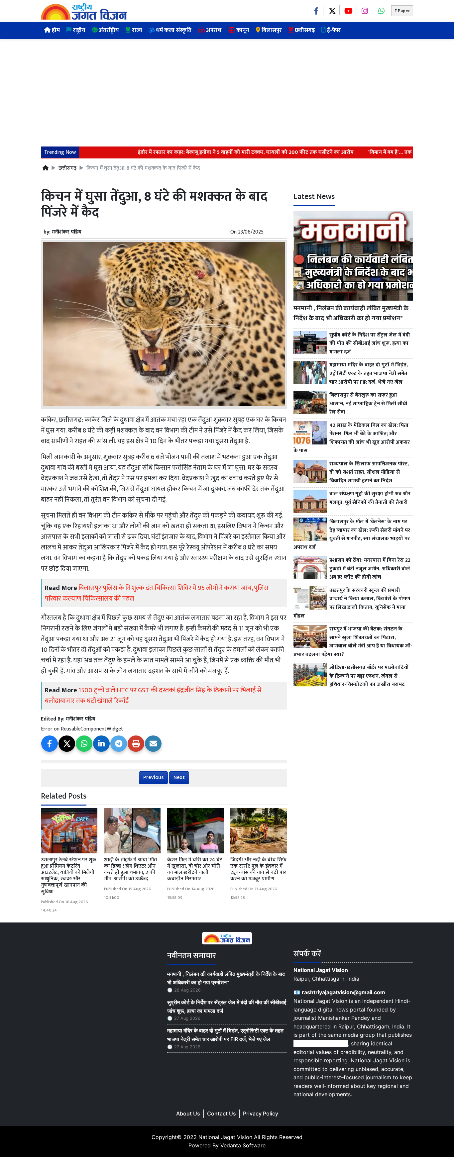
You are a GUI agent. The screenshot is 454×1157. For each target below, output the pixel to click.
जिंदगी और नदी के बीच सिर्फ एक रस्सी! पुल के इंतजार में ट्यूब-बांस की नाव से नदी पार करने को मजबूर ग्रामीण (258, 869)
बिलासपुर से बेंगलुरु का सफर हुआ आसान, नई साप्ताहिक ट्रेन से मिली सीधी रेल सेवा (368, 404)
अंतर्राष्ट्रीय (108, 30)
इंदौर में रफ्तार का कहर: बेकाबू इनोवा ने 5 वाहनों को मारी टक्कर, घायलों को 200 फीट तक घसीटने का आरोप (228, 152)
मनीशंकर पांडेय (66, 232)
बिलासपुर (271, 30)
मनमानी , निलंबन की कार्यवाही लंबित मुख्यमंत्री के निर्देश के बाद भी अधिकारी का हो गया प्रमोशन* (350, 313)
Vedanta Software (243, 1145)
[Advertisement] (227, 88)
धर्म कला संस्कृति (173, 30)
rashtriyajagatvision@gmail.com (343, 992)
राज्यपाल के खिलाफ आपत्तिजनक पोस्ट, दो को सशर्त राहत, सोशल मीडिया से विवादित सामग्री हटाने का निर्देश (369, 472)
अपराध (213, 30)
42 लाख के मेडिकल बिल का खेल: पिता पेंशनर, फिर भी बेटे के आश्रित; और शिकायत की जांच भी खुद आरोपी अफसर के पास (351, 438)
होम (55, 30)
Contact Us (221, 1113)
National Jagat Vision (225, 1137)
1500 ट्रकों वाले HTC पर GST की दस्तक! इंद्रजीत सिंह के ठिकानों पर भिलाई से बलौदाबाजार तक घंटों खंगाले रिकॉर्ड (153, 696)
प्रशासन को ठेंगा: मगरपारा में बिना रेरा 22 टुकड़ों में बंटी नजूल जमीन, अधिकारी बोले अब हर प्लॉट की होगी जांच (369, 569)
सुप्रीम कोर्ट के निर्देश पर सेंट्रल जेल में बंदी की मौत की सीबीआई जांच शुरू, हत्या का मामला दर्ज (369, 343)
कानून (242, 30)
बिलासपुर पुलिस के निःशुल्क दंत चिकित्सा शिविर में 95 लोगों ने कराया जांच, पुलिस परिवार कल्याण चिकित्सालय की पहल (157, 593)
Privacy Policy (260, 1113)
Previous (153, 777)
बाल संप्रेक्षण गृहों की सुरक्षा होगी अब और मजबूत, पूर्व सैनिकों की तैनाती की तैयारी (369, 498)
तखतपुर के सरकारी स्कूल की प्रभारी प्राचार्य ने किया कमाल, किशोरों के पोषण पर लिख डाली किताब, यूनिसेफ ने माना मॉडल (351, 603)
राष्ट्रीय (78, 30)
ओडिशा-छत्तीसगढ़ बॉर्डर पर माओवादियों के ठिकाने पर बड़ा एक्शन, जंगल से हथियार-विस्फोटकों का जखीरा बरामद (369, 676)
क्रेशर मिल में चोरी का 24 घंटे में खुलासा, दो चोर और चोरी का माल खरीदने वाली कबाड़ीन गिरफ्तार (194, 869)
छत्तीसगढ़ (304, 30)
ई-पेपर (333, 30)
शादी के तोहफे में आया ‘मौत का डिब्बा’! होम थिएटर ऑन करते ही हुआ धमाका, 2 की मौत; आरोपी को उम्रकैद (130, 869)
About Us (188, 1113)
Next (179, 777)
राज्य (136, 30)
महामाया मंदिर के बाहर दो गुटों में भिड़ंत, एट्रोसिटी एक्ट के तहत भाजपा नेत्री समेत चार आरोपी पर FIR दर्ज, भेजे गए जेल (368, 373)
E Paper (402, 11)
